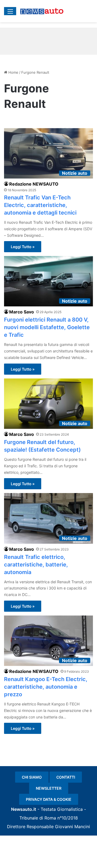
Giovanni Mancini (72, 826)
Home (12, 72)
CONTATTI (65, 777)
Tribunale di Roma (37, 818)
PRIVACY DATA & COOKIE (48, 799)
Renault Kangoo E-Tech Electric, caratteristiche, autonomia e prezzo (45, 687)
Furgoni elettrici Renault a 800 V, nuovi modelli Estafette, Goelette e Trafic (47, 327)
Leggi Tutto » (22, 246)
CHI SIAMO (32, 777)
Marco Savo (21, 312)
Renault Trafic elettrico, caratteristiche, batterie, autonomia (36, 564)
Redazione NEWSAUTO (33, 184)
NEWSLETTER (48, 788)
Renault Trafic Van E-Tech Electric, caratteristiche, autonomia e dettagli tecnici (40, 205)
